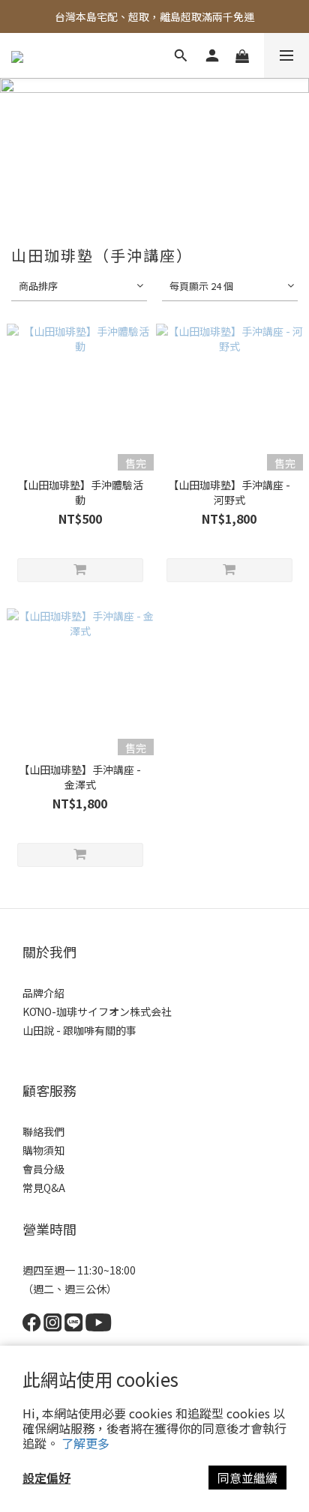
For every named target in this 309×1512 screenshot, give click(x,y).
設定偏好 (46, 1478)
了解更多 (86, 1443)
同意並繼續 (248, 1478)
